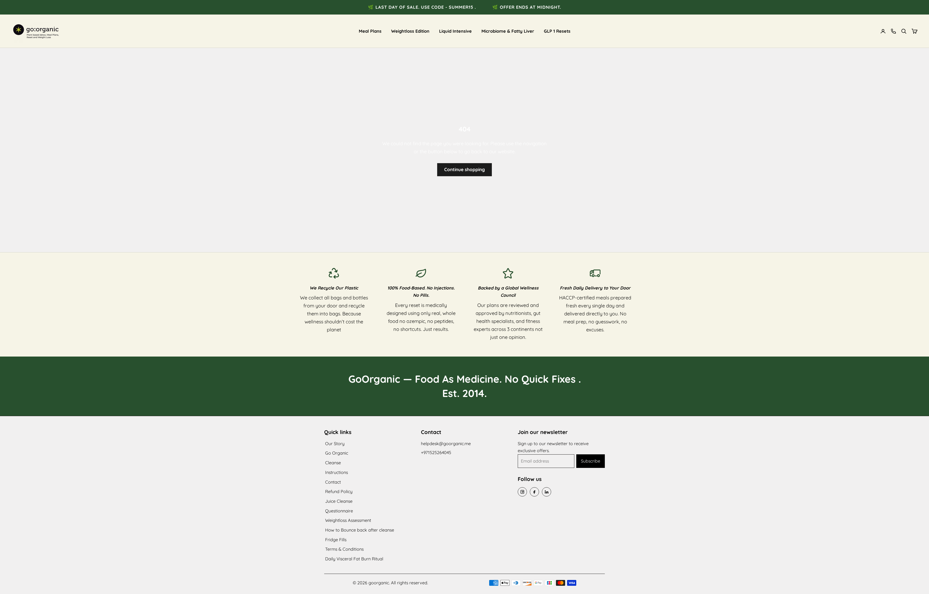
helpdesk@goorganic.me (446, 443)
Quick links (338, 432)
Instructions (336, 472)
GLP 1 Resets (557, 31)
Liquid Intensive (455, 31)
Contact (333, 482)
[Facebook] (534, 491)
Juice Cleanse (338, 501)
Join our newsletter (543, 432)
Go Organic (336, 453)
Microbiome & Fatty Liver (507, 31)
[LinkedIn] (546, 491)
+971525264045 (436, 452)
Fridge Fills (335, 539)
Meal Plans (370, 31)
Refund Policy (338, 491)
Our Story (335, 443)
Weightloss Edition (410, 31)
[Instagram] (522, 491)
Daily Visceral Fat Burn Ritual (354, 559)
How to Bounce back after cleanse (359, 530)
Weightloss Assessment (348, 520)
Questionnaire (339, 511)
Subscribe (590, 461)
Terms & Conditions (344, 549)
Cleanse (333, 462)
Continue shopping (464, 169)
